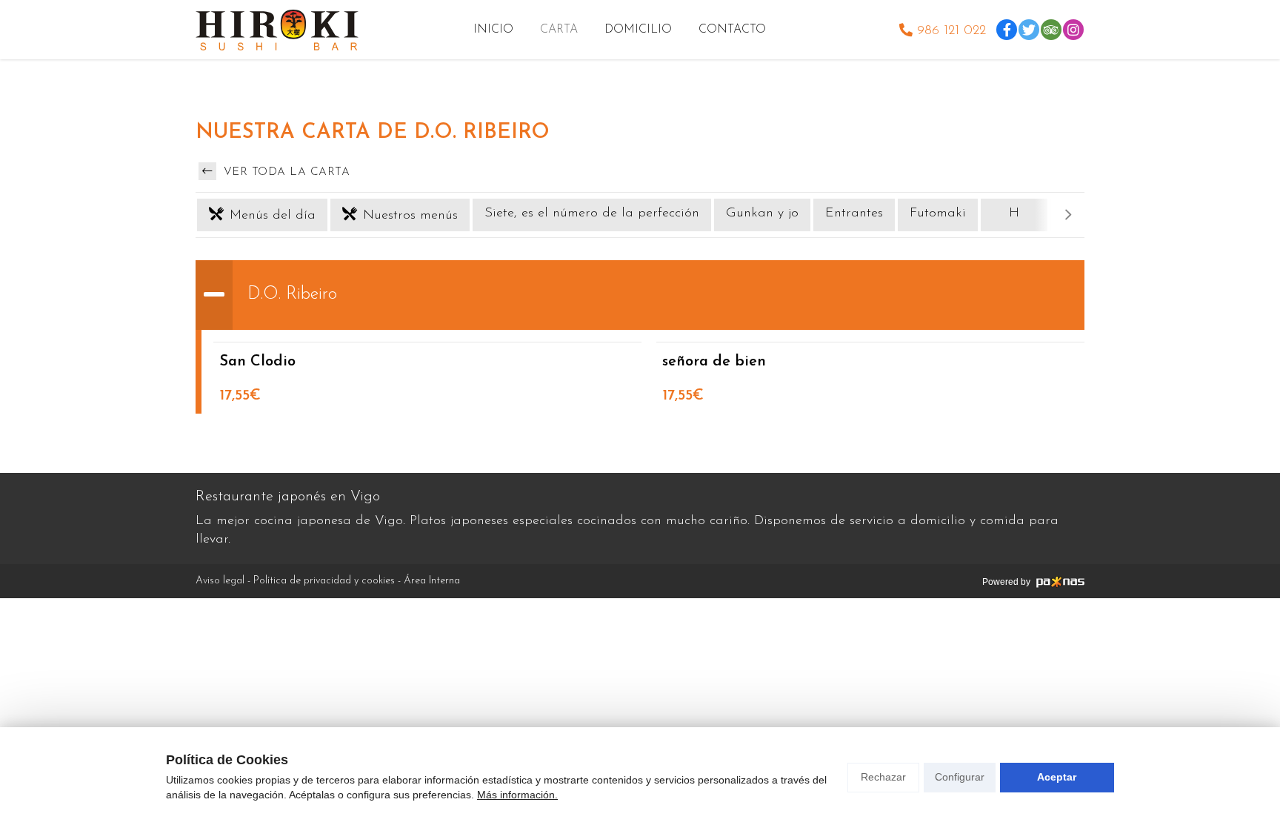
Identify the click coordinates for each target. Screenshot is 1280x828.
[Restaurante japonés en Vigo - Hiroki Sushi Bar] (277, 29)
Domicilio (638, 30)
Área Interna (432, 580)
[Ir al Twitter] (1029, 29)
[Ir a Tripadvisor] (1051, 29)
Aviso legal (220, 580)
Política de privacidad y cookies (324, 580)
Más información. (517, 795)
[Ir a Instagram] (1073, 29)
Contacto (732, 30)
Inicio (493, 30)
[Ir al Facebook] (1006, 29)
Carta (559, 30)
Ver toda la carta (284, 172)
